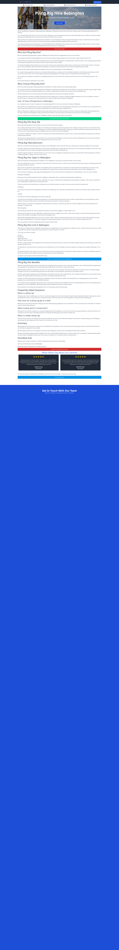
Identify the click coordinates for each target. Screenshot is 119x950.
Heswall (39, 346)
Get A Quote (59, 23)
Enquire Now (59, 381)
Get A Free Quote (59, 377)
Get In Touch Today (59, 49)
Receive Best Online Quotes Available (59, 118)
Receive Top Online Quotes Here (59, 349)
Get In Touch (97, 2)
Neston (26, 346)
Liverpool (43, 346)
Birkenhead (21, 346)
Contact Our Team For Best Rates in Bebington (59, 259)
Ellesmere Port (32, 346)
